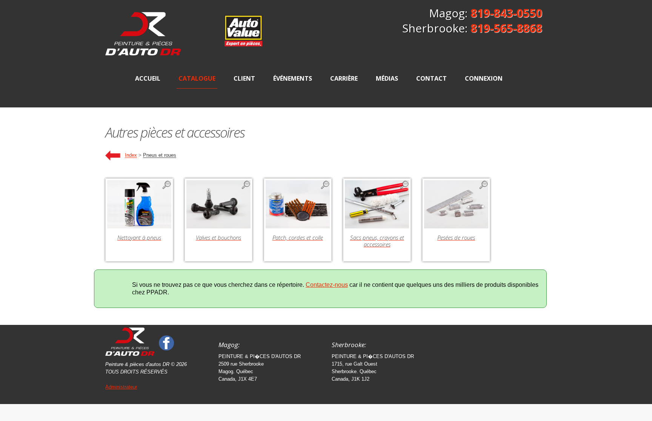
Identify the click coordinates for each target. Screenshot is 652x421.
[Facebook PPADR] (166, 342)
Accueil (147, 78)
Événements (292, 78)
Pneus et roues (159, 155)
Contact (431, 78)
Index (131, 155)
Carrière (344, 78)
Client (244, 78)
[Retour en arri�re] (112, 155)
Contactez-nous (327, 285)
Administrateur (121, 387)
